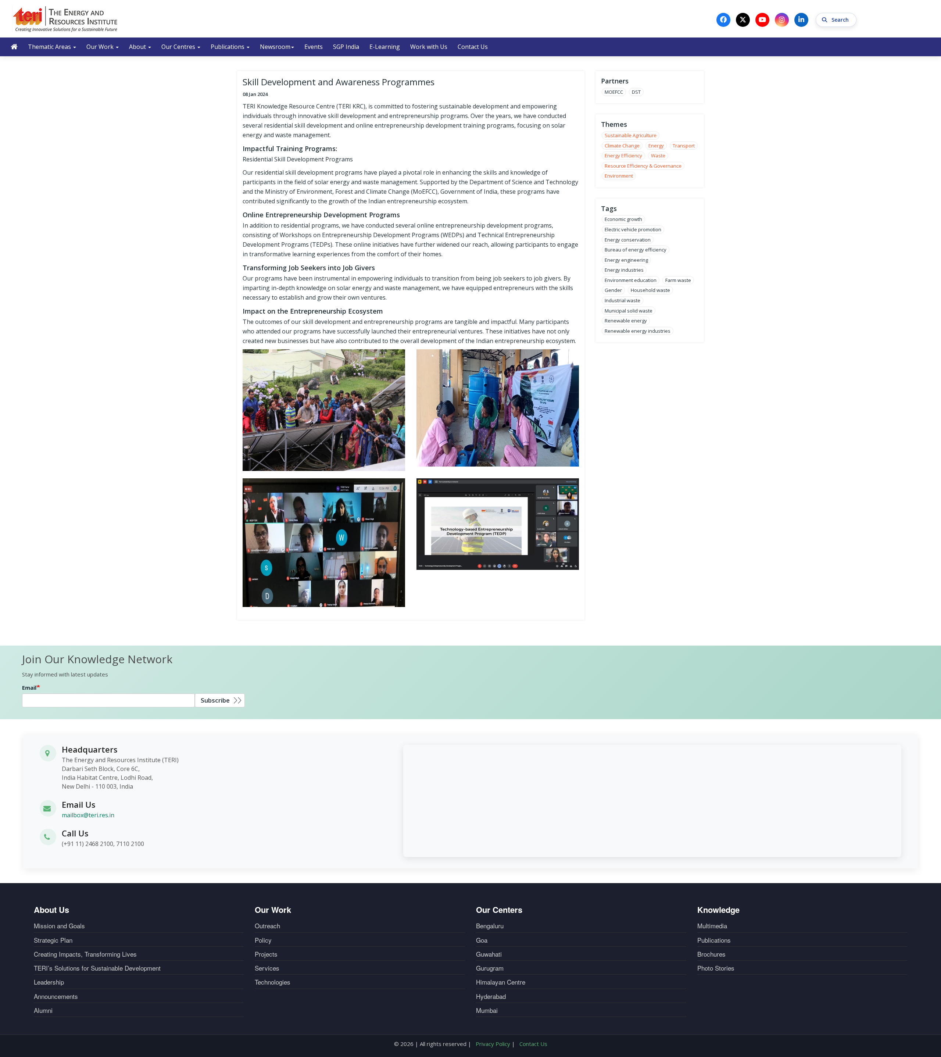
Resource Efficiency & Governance (643, 166)
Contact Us (473, 47)
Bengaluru (490, 925)
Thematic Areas (50, 47)
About (138, 47)
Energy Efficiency (623, 155)
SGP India (346, 47)
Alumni (43, 1010)
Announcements (56, 996)
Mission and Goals (59, 925)
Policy (263, 940)
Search (840, 19)
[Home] (65, 19)
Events (313, 47)
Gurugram (490, 968)
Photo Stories (715, 968)
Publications (228, 47)
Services (267, 968)
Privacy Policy (493, 1043)
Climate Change (622, 145)
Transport (684, 145)
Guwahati (489, 954)
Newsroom (275, 47)
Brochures (711, 954)
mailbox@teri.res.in (88, 815)
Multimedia (712, 925)
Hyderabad (491, 996)
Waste (658, 155)
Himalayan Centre (500, 982)
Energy (656, 145)
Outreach (267, 925)
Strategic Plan (53, 940)
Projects (266, 954)
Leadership (49, 982)
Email (29, 687)
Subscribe (215, 700)
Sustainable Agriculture (630, 135)
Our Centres (179, 47)
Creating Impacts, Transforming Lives (85, 954)
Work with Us (428, 47)
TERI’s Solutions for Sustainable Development (97, 968)
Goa (481, 940)
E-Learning (384, 47)
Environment (619, 175)
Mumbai (487, 1010)
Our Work (100, 47)
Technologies (272, 982)
